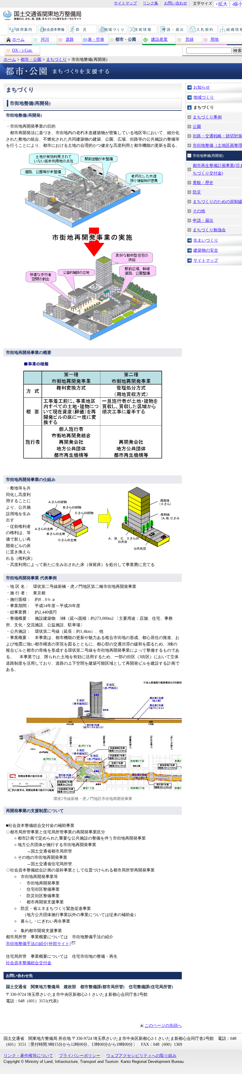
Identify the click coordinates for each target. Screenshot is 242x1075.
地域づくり (113, 29)
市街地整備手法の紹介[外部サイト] (38, 943)
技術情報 (143, 29)
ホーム (18, 39)
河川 (45, 39)
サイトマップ (125, 3)
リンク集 (150, 3)
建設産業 (159, 39)
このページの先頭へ (163, 1025)
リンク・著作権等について (28, 1055)
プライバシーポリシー (79, 1055)
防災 (83, 29)
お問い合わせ (175, 3)
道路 (70, 39)
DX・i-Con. (22, 50)
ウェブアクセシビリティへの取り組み (141, 1055)
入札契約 (203, 29)
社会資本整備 (52, 29)
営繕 (189, 39)
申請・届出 (173, 29)
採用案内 (22, 29)
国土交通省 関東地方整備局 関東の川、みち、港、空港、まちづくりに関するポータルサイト (41, 15)
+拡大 (221, 3)
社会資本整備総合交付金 (28, 962)
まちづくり (56, 59)
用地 (214, 39)
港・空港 (96, 39)
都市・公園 (125, 39)
